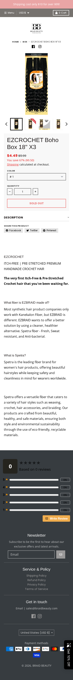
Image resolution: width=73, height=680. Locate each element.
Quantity (13, 185)
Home (15, 41)
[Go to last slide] (6, 124)
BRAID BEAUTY (42, 665)
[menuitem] (16, 124)
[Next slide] (66, 124)
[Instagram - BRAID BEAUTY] (39, 46)
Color (11, 170)
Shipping (13, 164)
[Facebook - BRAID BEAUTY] (33, 46)
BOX (25, 41)
